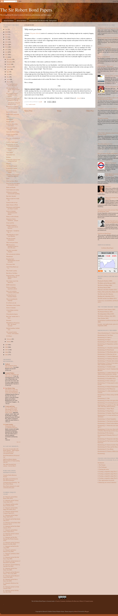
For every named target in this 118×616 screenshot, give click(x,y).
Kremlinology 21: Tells (104, 398)
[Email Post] (45, 101)
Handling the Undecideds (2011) (106, 296)
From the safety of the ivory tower (12, 124)
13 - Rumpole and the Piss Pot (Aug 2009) (11, 547)
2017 (6, 39)
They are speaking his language (11, 299)
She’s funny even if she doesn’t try (12, 281)
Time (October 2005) (103, 318)
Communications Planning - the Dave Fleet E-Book (11, 483)
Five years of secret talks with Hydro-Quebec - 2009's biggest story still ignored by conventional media (11, 451)
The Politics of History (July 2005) (107, 316)
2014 (6, 47)
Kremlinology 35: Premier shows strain (108, 361)
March (8, 82)
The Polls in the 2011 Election (105, 294)
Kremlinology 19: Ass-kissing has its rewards (12, 145)
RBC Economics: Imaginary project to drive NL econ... (12, 246)
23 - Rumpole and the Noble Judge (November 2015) (10, 508)
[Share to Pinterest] (55, 102)
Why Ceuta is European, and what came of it (12, 375)
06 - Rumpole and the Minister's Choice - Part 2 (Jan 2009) (11, 572)
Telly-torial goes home (12, 242)
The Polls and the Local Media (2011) (107, 298)
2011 (6, 54)
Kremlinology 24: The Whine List (106, 389)
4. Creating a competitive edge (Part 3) (107, 476)
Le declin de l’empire (11, 168)
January (9, 341)
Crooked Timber (9, 373)
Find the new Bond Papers (104, 47)
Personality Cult (10, 155)
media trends (32, 104)
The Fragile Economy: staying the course (12, 84)
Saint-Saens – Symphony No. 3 (12, 231)
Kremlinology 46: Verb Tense (105, 335)
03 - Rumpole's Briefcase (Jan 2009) (10, 583)
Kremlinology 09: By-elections (106, 433)
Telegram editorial (35, 33)
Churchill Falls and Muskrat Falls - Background (43, 20)
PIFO (7, 117)
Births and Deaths (10, 187)
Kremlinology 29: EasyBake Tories (107, 378)
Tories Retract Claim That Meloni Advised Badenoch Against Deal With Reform (11, 391)
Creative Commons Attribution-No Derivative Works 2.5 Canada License (74, 601)
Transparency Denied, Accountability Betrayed (11, 426)
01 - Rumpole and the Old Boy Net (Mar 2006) (11, 591)
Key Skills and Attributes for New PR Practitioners (10, 479)
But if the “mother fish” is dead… (12, 317)
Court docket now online (12, 190)
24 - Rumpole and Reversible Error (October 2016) (10, 504)
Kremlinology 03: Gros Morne (105, 449)
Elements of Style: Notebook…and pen (12, 219)
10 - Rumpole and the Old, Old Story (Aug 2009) (11, 558)
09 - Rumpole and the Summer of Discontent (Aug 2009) (11, 561)
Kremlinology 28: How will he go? (107, 380)
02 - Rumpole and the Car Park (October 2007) (11, 587)
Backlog (8, 157)
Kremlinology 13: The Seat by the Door (108, 421)
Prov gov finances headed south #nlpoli (108, 153)
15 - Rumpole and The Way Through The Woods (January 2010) (10, 538)
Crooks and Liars (10, 406)
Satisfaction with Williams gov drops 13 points (13, 208)
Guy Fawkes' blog (10, 388)
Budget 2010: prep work (12, 114)
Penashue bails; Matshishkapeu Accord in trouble (12, 260)
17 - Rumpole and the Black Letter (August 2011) (10, 530)
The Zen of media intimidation (10, 239)
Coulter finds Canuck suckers (11, 149)
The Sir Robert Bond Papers (26, 10)
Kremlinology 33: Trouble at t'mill (106, 367)
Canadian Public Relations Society (10, 475)
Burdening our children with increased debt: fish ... (13, 108)
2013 (6, 49)
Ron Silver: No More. (11, 273)
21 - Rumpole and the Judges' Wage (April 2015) (10, 516)
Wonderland (9, 256)
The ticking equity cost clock (105, 144)
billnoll (76, 611)
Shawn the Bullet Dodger (12, 132)
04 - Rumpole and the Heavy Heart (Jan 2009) (10, 580)
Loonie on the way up (11, 202)
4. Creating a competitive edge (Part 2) (107, 474)
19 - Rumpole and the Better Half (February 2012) (11, 523)
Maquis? (8, 163)
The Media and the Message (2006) (107, 283)
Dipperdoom (9, 119)
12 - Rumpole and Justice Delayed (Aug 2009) (9, 550)
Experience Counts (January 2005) (106, 309)
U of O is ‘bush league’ (12, 142)
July (8, 72)
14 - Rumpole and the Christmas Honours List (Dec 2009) (11, 543)
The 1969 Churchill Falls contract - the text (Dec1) (9, 465)
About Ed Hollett (8, 20)
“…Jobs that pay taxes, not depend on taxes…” (13, 103)
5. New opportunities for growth (106, 480)
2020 (6, 32)
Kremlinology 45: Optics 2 (104, 337)
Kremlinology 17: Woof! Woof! (106, 408)
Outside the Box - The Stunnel (105, 66)
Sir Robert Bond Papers (107, 248)
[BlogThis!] (50, 102)
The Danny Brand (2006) (104, 287)
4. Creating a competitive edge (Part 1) (107, 471)
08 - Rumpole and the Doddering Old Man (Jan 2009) (11, 565)
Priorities (8, 320)
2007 (6, 350)
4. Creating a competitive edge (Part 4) (107, 478)
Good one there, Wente (12, 181)
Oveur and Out (10, 223)
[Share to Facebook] (53, 102)
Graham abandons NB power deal (12, 135)
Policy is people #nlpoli (104, 57)
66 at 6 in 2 (108, 186)
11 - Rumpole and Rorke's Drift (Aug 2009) (11, 554)
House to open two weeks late (12, 199)
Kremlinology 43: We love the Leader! (107, 342)
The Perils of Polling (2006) (105, 285)
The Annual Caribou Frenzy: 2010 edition (12, 332)
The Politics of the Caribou (13, 305)
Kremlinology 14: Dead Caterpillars (107, 419)
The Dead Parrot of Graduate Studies (11, 295)
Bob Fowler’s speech (11, 112)
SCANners (9, 336)
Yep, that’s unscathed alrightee (11, 251)
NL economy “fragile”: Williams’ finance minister (12, 95)
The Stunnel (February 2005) (105, 311)
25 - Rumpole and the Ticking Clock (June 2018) (10, 501)
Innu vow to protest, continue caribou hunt (12, 291)
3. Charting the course (103, 469)
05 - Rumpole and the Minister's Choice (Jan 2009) (11, 576)
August (9, 69)
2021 (6, 29)
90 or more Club (10, 264)
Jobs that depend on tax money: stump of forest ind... (13, 89)
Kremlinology (101, 453)
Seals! (7, 178)
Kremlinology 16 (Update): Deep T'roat (108, 413)
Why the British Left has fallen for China (11, 366)
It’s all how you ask (11, 303)
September (10, 67)
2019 (6, 34)
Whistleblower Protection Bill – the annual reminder (13, 324)
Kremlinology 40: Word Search (106, 350)
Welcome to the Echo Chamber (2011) (107, 289)
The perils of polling (103, 118)
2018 (6, 37)
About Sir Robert (21, 20)
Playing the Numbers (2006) (105, 281)
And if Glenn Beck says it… (12, 267)
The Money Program (11, 166)
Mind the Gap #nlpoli (110, 163)
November (9, 62)
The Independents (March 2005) (106, 314)
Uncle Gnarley (9, 424)
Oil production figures (12, 314)
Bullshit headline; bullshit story (13, 328)
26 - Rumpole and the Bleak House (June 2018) (10, 497)
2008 (6, 347)
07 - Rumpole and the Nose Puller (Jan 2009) (10, 569)
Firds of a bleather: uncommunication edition (11, 212)
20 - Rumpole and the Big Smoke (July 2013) (11, 519)
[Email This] (48, 102)
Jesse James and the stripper (11, 171)
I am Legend (9, 152)
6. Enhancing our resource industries (107, 482)
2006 (6, 352)
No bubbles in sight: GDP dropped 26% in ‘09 (12, 99)
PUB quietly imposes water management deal (13, 160)
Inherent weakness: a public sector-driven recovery (12, 226)
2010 (6, 57)
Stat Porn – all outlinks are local (13, 138)
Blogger (87, 611)
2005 (6, 354)
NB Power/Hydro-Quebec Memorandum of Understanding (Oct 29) (11, 460)
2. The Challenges (102, 467)
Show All (18, 442)
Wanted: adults (10, 121)
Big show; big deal (11, 196)
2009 (6, 344)
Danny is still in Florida (12, 216)
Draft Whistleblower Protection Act (11, 456)
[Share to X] (52, 102)
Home (59, 111)
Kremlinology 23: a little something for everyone (108, 391)
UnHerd (7, 364)
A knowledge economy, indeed (12, 310)
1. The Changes (101, 465)
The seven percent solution (13, 254)
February (9, 339)
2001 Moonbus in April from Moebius (12, 235)
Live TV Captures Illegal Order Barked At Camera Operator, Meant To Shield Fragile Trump (11, 410)
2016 (6, 42)
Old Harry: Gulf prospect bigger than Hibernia (12, 175)
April (8, 79)
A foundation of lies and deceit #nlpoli (107, 109)
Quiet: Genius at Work (12, 205)
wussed (79, 98)
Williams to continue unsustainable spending (13, 192)
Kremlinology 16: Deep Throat (106, 411)
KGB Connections (11, 285)
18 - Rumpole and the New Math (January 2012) (11, 527)
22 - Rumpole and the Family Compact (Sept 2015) (10, 512)
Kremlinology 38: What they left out (107, 354)
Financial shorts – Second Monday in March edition (12, 277)
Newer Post (28, 111)
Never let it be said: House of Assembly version (13, 184)
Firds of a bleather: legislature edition (11, 287)
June (8, 74)
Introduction (101, 462)
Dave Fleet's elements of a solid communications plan (11, 486)
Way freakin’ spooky (11, 270)
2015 (6, 44)
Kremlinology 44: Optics (104, 339)
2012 (6, 52)
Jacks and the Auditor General (11, 128)
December (9, 59)
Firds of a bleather (11, 308)
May (8, 77)
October (9, 64)
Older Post (90, 111)
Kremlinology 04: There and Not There (108, 447)
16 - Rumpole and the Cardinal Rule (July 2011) (11, 534)
